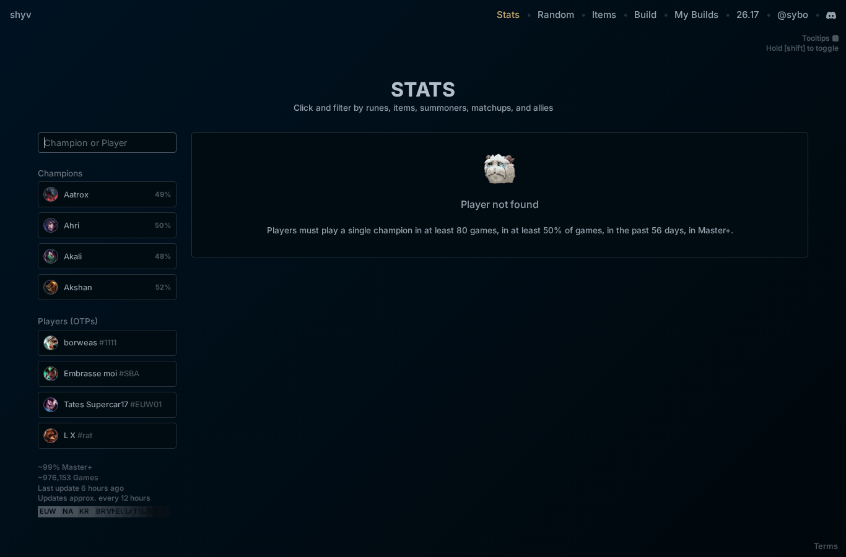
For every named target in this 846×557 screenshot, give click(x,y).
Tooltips (816, 38)
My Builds (696, 14)
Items (604, 14)
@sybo (792, 14)
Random (556, 14)
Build (645, 14)
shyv (21, 14)
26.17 (747, 14)
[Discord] (831, 15)
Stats (508, 14)
